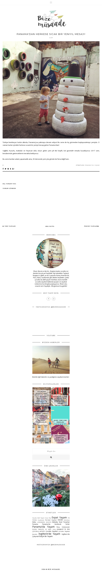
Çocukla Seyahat (52, 531)
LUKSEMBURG (41, 522)
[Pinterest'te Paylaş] (8, 169)
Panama (35, 524)
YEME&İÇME (66, 527)
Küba (34, 522)
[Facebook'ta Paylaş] (3, 169)
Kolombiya (67, 520)
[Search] (51, 457)
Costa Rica (48, 518)
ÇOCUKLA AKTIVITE (38, 531)
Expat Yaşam (59, 517)
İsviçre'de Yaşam (46, 536)
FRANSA (34, 520)
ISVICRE (60, 520)
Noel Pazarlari (64, 522)
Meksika (55, 522)
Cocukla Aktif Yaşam (38, 518)
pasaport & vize (63, 529)
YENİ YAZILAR (10, 226)
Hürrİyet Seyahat (51, 520)
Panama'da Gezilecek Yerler (56, 524)
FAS (69, 518)
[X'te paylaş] (5, 169)
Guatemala (41, 520)
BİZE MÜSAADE (54, 569)
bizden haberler (38, 529)
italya (54, 529)
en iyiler (48, 529)
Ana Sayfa (49, 226)
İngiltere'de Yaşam (49, 533)
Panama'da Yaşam (92, 165)
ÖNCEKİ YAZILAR (91, 226)
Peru (58, 527)
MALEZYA (48, 522)
